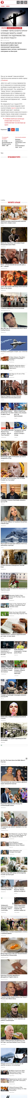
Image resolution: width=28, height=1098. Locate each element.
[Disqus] (14, 180)
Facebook (5, 80)
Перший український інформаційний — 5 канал (2, 2)
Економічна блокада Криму (14, 28)
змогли (13, 108)
